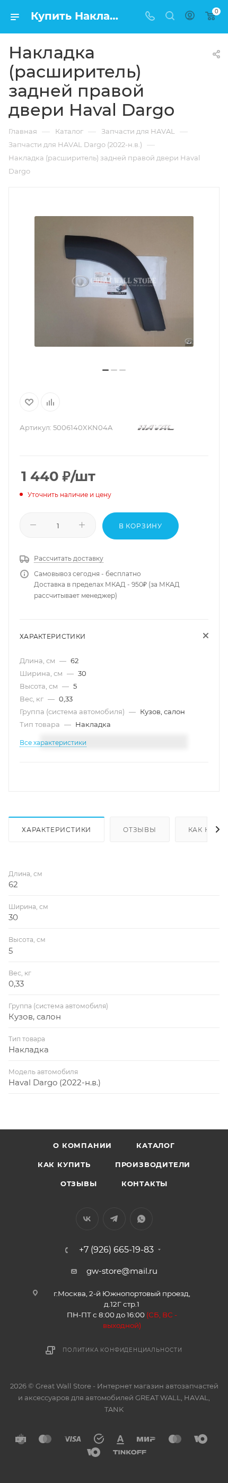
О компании (82, 1145)
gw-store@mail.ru (121, 1271)
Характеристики (56, 830)
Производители (152, 1164)
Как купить (64, 1164)
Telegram (114, 1218)
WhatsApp (141, 1218)
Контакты (144, 1183)
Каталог (155, 1145)
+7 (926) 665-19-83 (116, 1250)
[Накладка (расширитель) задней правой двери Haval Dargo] (114, 281)
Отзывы (139, 830)
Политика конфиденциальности (122, 1350)
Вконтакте (87, 1218)
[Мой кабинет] (190, 17)
